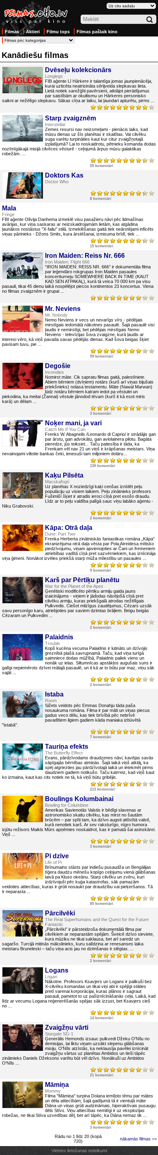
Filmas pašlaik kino (97, 31)
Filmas (12, 31)
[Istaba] (22, 704)
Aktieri (33, 31)
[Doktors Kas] (22, 185)
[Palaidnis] (22, 647)
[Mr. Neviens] (22, 318)
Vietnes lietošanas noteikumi (79, 1150)
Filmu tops (58, 31)
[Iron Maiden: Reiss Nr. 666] (22, 265)
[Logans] (22, 980)
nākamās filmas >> (138, 1138)
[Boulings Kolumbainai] (22, 809)
